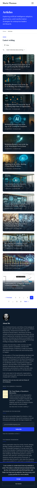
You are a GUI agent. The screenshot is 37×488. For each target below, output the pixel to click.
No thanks (18, 484)
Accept (19, 479)
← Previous (8, 297)
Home (4, 31)
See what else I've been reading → (19, 406)
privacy (29, 472)
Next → (26, 301)
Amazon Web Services (15, 341)
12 (20, 301)
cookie (10, 474)
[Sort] (3, 50)
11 (16, 301)
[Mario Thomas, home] (9, 3)
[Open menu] (32, 3)
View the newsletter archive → (11, 433)
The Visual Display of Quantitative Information (19, 392)
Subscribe (18, 429)
